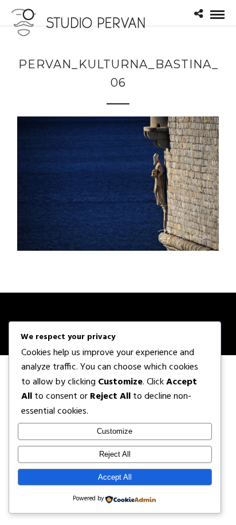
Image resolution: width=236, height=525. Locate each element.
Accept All (115, 477)
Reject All (115, 454)
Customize (114, 431)
